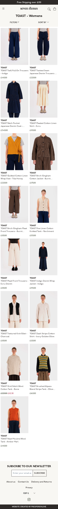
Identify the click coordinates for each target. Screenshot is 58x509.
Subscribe (39, 473)
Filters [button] (13, 22)
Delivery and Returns (41, 481)
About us (10, 481)
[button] (3, 8)
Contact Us (23, 481)
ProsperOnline (38, 507)
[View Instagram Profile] (29, 500)
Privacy (29, 487)
